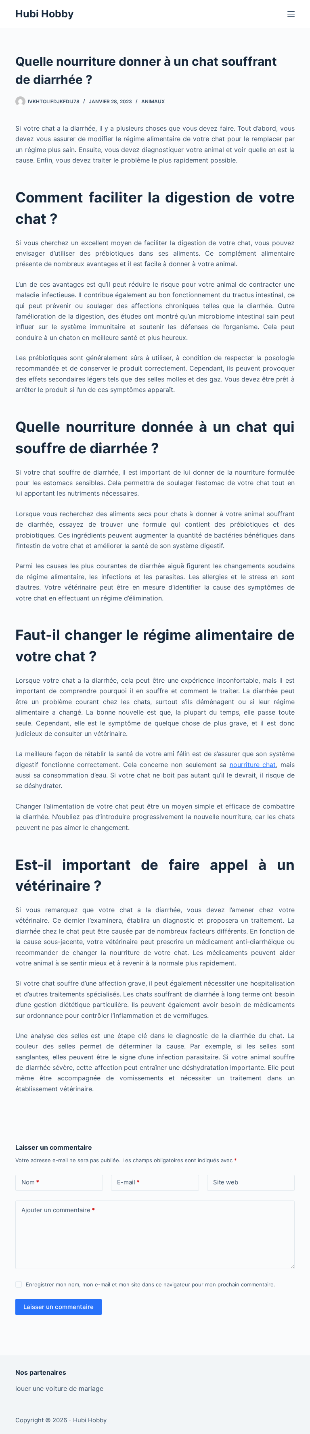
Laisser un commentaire (58, 1307)
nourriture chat (253, 765)
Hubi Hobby (44, 14)
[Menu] (291, 14)
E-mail (128, 1182)
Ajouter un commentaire (58, 1210)
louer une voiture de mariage (59, 1388)
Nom (30, 1182)
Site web (225, 1182)
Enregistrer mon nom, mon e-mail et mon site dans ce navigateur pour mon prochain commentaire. (150, 1284)
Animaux (153, 101)
